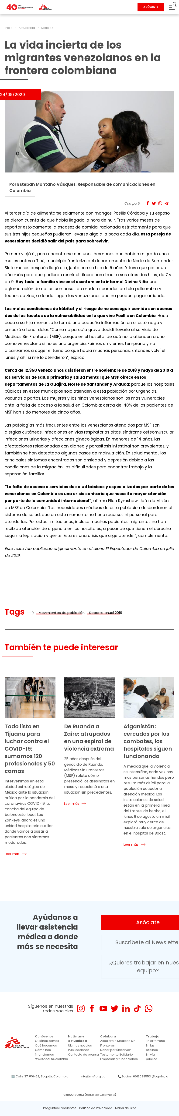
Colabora (108, 1036)
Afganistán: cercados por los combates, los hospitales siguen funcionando (148, 741)
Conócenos (44, 1036)
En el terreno (155, 1041)
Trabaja (152, 1036)
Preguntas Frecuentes (59, 1108)
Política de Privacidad (95, 1108)
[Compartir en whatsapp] (160, 203)
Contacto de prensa (83, 1054)
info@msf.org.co (93, 1076)
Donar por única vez (115, 1050)
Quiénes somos (47, 1041)
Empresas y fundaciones (119, 1059)
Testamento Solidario (116, 1054)
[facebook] (92, 1008)
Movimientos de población (62, 612)
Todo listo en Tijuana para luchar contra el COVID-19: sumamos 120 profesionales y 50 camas (30, 749)
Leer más (12, 853)
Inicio (9, 28)
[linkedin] (126, 1008)
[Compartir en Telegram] (167, 203)
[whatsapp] (148, 1008)
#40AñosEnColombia (51, 1059)
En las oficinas (152, 1047)
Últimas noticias (80, 1045)
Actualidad (27, 28)
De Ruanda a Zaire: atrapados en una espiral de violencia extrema (89, 737)
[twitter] (114, 1008)
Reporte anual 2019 (105, 612)
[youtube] (103, 1008)
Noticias (47, 28)
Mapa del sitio (125, 1108)
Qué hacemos (46, 1045)
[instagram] (81, 1008)
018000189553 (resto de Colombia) (89, 1095)
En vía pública (151, 1056)
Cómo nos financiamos (44, 1052)
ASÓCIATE (150, 7)
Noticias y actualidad (77, 1038)
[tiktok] (137, 1008)
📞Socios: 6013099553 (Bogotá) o (143, 1076)
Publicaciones (79, 1050)
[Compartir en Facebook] (148, 203)
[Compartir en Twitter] (154, 203)
